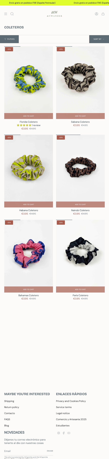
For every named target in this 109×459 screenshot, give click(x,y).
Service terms (64, 407)
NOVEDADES (14, 432)
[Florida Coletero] (28, 82)
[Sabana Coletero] (80, 82)
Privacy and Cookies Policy (71, 401)
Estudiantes (62, 425)
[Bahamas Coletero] (28, 256)
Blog (6, 425)
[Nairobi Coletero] (80, 171)
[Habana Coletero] (28, 171)
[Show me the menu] (6, 14)
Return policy (11, 407)
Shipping (9, 401)
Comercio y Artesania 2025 (71, 419)
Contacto (9, 413)
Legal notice (63, 413)
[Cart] (103, 14)
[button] (24, 125)
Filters (10, 39)
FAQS (7, 419)
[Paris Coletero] (80, 256)
